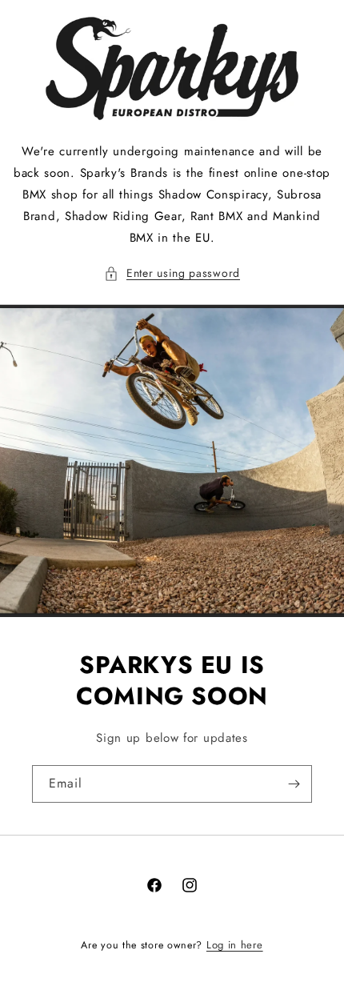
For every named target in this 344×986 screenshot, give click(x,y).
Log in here (234, 944)
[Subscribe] (293, 784)
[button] (172, 273)
